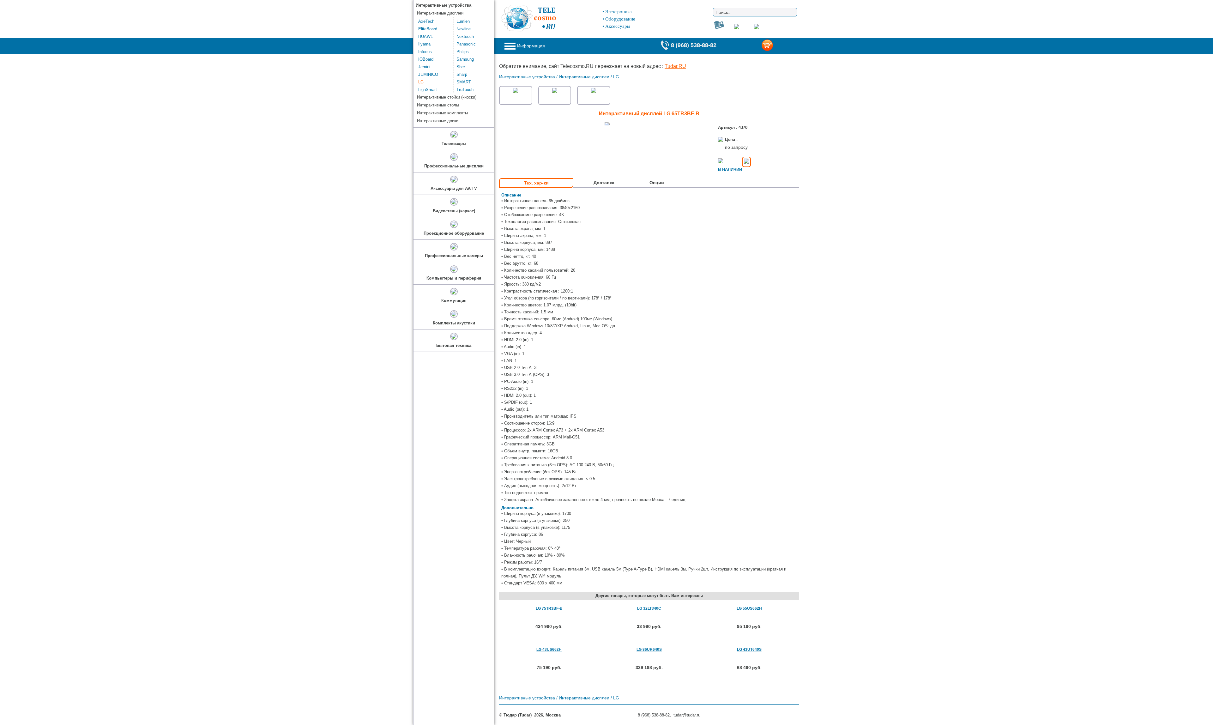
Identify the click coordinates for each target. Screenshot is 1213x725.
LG (616, 76)
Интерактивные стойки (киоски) (446, 97)
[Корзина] (777, 45)
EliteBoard (427, 29)
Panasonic (466, 44)
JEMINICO (428, 74)
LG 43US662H (549, 649)
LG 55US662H (749, 608)
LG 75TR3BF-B (549, 608)
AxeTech (426, 21)
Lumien (463, 21)
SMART (463, 82)
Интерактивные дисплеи (584, 76)
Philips (462, 51)
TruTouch (465, 89)
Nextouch (465, 36)
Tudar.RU (675, 66)
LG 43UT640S (749, 649)
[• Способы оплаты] (746, 162)
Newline (463, 29)
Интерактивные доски (437, 120)
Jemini (424, 66)
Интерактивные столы (438, 105)
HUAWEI (426, 36)
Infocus (425, 51)
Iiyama (424, 44)
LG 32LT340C (649, 608)
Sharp (461, 74)
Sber (460, 66)
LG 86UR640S (649, 649)
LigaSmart (427, 89)
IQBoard (425, 59)
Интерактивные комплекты (442, 113)
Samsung (465, 59)
